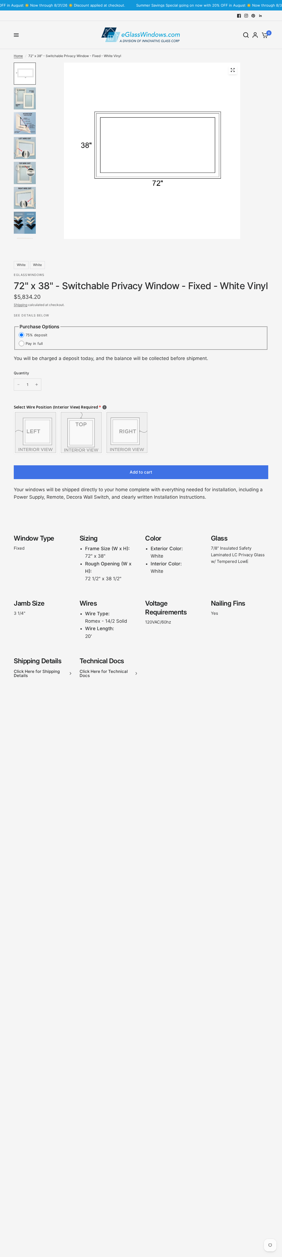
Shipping (20, 305)
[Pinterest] (253, 15)
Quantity (21, 373)
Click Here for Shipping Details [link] (37, 673)
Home (18, 56)
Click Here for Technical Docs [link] (104, 673)
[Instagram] (246, 15)
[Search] (246, 35)
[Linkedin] (260, 15)
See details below (31, 315)
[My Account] (255, 35)
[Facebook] (239, 15)
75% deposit (37, 335)
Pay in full (34, 343)
